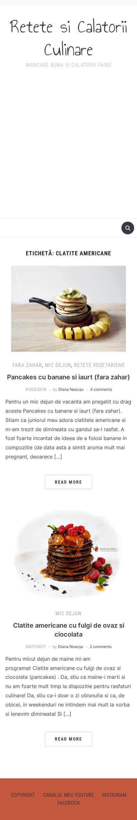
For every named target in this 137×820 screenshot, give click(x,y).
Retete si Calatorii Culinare (68, 38)
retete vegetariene (99, 365)
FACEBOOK (68, 803)
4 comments (101, 389)
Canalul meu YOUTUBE (68, 795)
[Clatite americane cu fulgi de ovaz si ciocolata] (68, 553)
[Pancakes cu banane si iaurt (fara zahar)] (68, 308)
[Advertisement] (68, 147)
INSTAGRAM (114, 795)
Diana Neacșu (70, 389)
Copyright (23, 795)
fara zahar (27, 365)
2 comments (101, 646)
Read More (68, 482)
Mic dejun (58, 365)
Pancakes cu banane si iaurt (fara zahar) (68, 377)
